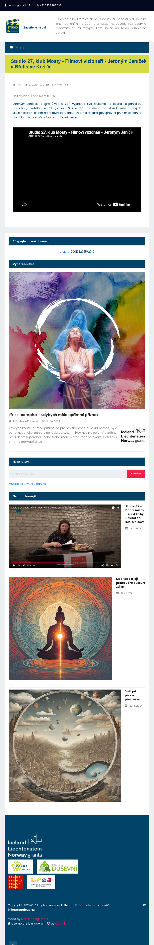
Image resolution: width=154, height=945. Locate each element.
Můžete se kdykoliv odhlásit (28, 484)
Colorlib (60, 924)
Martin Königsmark (34, 919)
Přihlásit (136, 473)
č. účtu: (77, 252)
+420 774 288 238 (50, 5)
